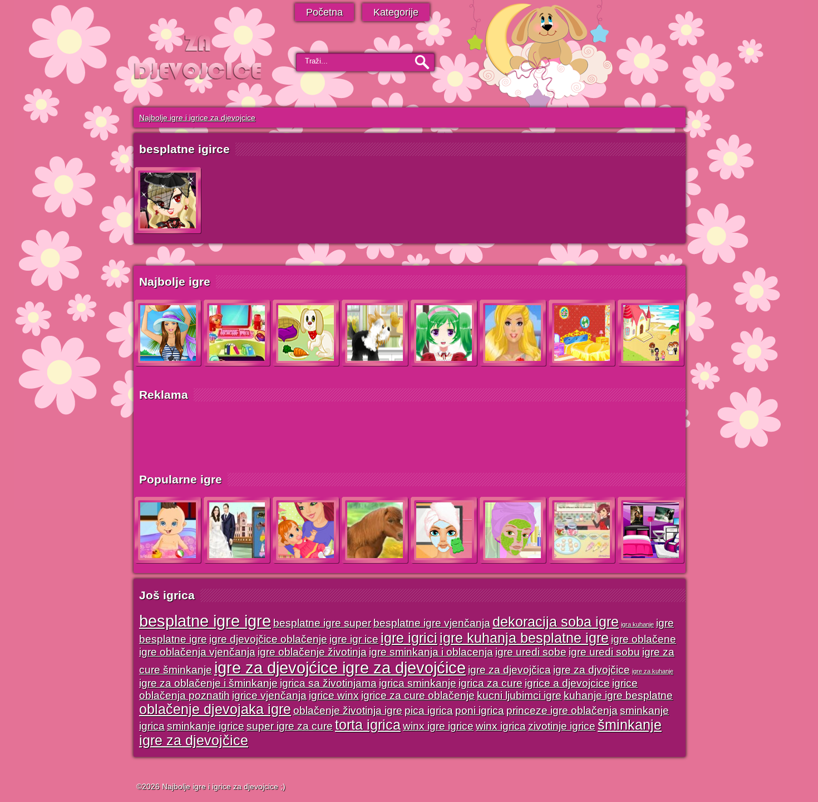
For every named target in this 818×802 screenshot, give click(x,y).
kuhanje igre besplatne (618, 695)
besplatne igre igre (205, 621)
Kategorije (395, 12)
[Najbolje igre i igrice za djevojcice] (199, 57)
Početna (324, 12)
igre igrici (409, 637)
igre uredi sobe (530, 652)
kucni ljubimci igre (519, 695)
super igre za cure (290, 726)
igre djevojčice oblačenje (268, 639)
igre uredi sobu (604, 652)
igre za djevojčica (509, 670)
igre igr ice (353, 639)
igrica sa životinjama (328, 683)
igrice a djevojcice (567, 683)
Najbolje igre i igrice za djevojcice (197, 117)
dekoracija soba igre (555, 621)
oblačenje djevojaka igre (215, 709)
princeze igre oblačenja (562, 710)
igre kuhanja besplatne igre (524, 637)
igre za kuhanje (652, 671)
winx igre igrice (438, 726)
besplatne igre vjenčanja (431, 623)
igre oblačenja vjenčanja (197, 652)
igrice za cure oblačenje (418, 695)
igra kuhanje (637, 624)
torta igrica (368, 724)
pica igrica (429, 710)
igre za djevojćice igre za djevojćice (340, 667)
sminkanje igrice (205, 726)
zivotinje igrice (561, 726)
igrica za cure (491, 683)
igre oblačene (643, 639)
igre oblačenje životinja (312, 652)
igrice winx (334, 695)
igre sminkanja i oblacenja (431, 652)
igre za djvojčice (591, 670)
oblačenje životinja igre (347, 710)
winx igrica (501, 726)
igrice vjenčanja (269, 695)
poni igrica (479, 710)
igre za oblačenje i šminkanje (208, 683)
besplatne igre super (322, 623)
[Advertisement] (403, 437)
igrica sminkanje (417, 683)
